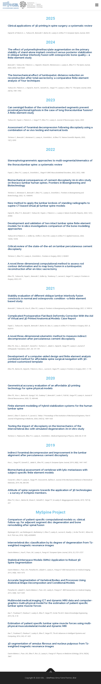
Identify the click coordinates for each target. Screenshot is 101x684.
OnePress (50, 678)
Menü (96, 5)
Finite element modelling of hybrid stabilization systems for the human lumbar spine (50, 407)
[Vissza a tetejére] (50, 671)
